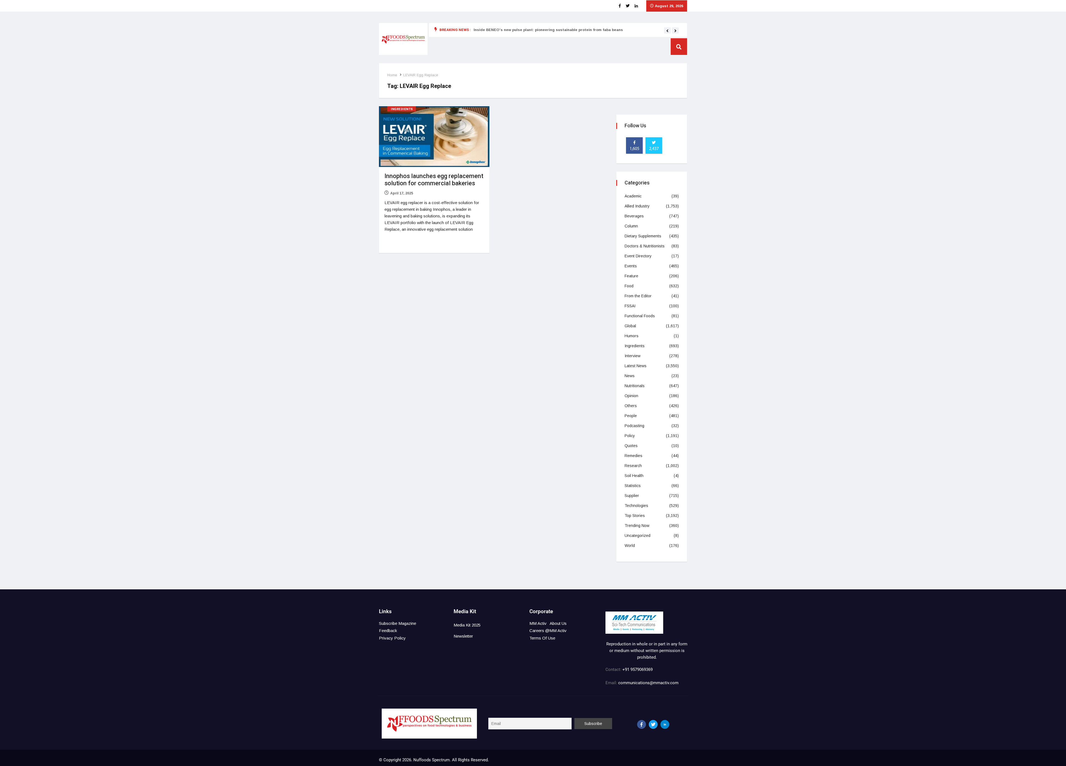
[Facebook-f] (641, 724)
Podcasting (634, 425)
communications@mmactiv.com (647, 682)
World (630, 545)
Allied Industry (637, 206)
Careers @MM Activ (548, 630)
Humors (631, 336)
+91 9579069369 (637, 669)
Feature (631, 276)
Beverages (634, 216)
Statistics (633, 485)
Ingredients (402, 109)
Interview (632, 356)
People (631, 416)
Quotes (631, 445)
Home (392, 75)
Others (631, 406)
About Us (558, 623)
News (630, 376)
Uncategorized (637, 535)
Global (630, 326)
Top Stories (635, 515)
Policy (630, 435)
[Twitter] (653, 724)
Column (631, 226)
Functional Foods (640, 316)
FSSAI (630, 306)
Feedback (388, 630)
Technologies (636, 505)
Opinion (631, 396)
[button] (667, 30)
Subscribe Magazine (397, 623)
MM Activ (538, 623)
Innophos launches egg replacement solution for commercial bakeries (433, 180)
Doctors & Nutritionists (645, 246)
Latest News (636, 366)
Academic (633, 196)
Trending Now (637, 525)
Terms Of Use (542, 638)
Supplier (632, 495)
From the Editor (638, 296)
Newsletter (463, 636)
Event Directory (638, 256)
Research (633, 465)
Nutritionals (635, 386)
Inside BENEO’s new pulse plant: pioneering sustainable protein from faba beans (548, 30)
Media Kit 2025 (467, 625)
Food (629, 286)
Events (631, 266)
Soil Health (634, 475)
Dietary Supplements (643, 236)
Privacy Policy (392, 638)
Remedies (633, 455)
